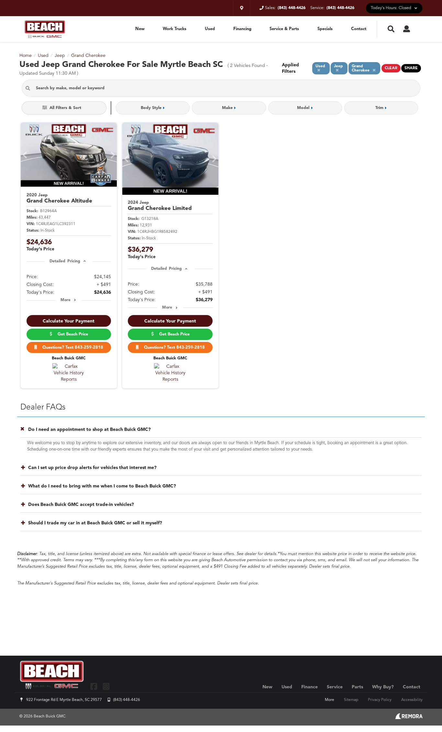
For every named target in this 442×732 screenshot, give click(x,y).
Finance (309, 687)
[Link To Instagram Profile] (106, 686)
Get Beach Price (71, 334)
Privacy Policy (380, 700)
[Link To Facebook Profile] (95, 686)
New (140, 29)
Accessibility (412, 700)
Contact (358, 29)
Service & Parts (284, 29)
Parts (357, 687)
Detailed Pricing (65, 261)
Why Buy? (383, 687)
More (66, 300)
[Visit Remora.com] (409, 718)
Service (335, 687)
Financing (242, 29)
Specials (325, 29)
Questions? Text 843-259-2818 (71, 347)
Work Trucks (174, 29)
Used (210, 29)
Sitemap (351, 700)
